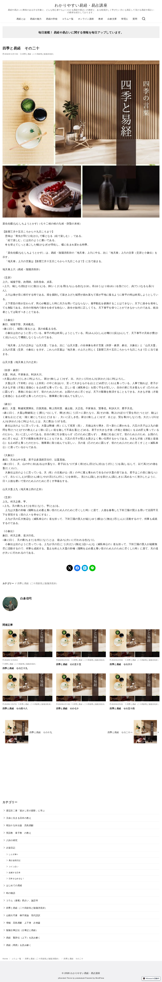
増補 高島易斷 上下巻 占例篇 (23, 922)
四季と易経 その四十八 (15, 708)
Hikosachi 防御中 (152, 978)
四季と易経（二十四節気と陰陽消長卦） (38, 54)
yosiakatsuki (80, 978)
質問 (135, 18)
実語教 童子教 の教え (18, 832)
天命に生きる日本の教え (18, 817)
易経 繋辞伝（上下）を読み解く (23, 937)
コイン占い (14, 866)
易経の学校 (51, 18)
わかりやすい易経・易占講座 (81, 5)
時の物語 (10, 892)
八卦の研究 (12, 840)
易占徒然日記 (14, 860)
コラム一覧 (67, 18)
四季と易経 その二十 (73, 958)
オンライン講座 (86, 18)
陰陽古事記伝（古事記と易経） (22, 930)
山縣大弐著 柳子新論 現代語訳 (23, 915)
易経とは (21, 18)
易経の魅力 (35, 18)
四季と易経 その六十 (121, 664)
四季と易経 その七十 (67, 708)
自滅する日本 (14, 872)
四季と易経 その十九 (40, 732)
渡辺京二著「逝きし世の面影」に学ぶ (25, 810)
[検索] (144, 19)
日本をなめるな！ (16, 878)
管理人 (124, 18)
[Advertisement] (81, 774)
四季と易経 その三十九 (15, 668)
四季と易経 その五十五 (68, 664)
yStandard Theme (65, 978)
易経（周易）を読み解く (18, 945)
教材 (100, 18)
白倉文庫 (112, 18)
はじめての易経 (14, 885)
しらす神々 (14, 854)
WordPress (99, 978)
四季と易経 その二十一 (120, 732)
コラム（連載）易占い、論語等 (22, 900)
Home (6, 958)
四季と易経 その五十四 (122, 708)
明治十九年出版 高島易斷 (20, 825)
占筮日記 (10, 847)
